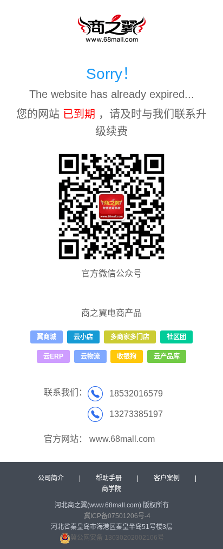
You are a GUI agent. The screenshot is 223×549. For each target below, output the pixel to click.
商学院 (111, 489)
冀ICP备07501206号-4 (117, 516)
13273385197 (136, 414)
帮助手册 (109, 478)
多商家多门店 (129, 337)
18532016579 (136, 393)
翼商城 (46, 337)
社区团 (176, 337)
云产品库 (167, 356)
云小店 (83, 337)
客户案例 (167, 478)
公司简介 (51, 478)
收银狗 (126, 356)
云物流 (90, 356)
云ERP (53, 356)
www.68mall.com (122, 439)
